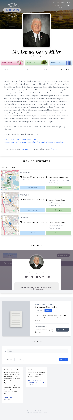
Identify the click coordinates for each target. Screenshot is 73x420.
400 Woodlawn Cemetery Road (59, 180)
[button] (10, 178)
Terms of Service (40, 412)
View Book (39, 310)
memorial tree (27, 149)
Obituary (6, 69)
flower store (55, 149)
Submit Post (63, 359)
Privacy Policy (32, 412)
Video (45, 69)
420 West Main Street (55, 203)
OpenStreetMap (38, 415)
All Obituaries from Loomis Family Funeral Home (61, 5)
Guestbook (65, 69)
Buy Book (48, 310)
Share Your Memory (62, 330)
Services (26, 69)
